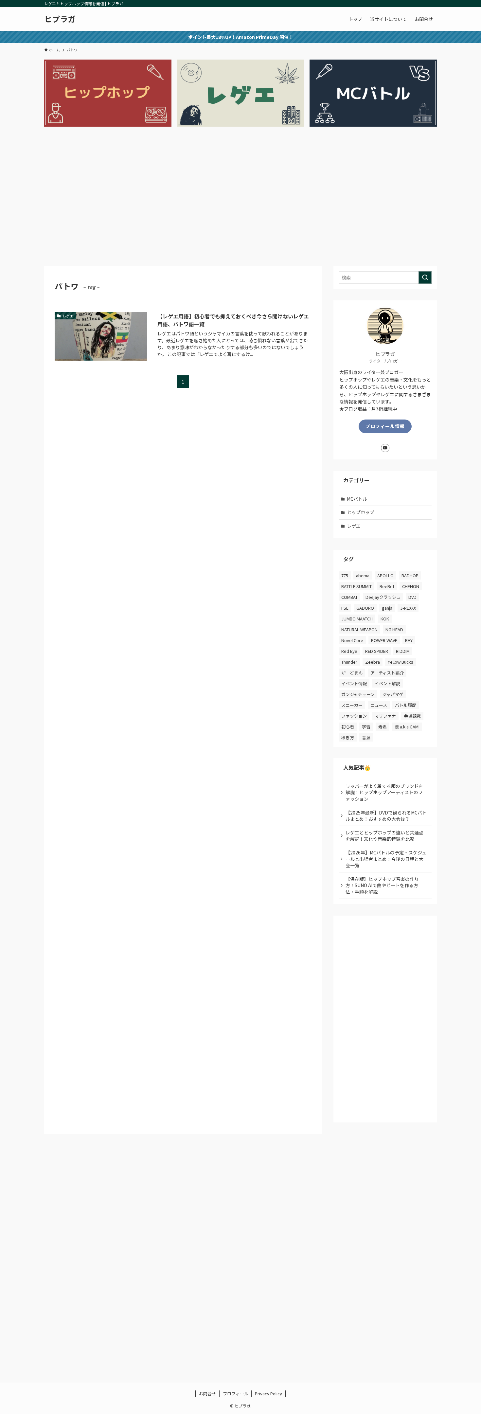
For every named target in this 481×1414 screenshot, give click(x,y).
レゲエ (354, 526)
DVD (412, 597)
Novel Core (352, 640)
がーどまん (352, 673)
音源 (366, 737)
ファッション (354, 716)
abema (362, 575)
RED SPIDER (376, 651)
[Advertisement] (240, 199)
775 (344, 575)
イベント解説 (387, 683)
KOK (385, 619)
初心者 (347, 727)
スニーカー (352, 705)
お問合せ (207, 1393)
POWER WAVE (384, 640)
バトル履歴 (405, 705)
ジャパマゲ (393, 694)
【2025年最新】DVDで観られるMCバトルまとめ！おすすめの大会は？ (386, 815)
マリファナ (385, 716)
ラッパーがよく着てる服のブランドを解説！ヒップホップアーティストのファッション (384, 792)
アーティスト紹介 (387, 673)
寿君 (382, 727)
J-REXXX (408, 608)
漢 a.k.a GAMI (407, 727)
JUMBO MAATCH (357, 619)
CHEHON (410, 586)
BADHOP (410, 575)
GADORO (365, 608)
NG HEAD (394, 629)
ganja (387, 608)
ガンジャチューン (358, 694)
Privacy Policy (268, 1393)
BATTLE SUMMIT (356, 586)
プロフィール (235, 1393)
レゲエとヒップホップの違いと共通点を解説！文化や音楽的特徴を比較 (384, 835)
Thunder (349, 662)
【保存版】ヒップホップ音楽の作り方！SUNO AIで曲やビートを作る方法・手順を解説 (382, 885)
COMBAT (349, 597)
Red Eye (349, 651)
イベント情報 (354, 683)
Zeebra (372, 662)
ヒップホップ (360, 512)
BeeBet (387, 586)
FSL (344, 608)
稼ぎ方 (347, 737)
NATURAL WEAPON (359, 629)
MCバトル (357, 498)
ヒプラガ (60, 19)
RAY (409, 640)
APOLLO (385, 575)
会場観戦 (412, 716)
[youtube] (385, 448)
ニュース (378, 705)
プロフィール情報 (385, 426)
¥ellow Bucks (400, 662)
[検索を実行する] (425, 277)
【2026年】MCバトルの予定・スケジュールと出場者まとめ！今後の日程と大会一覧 (386, 858)
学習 (366, 727)
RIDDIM (403, 651)
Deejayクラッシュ (383, 597)
